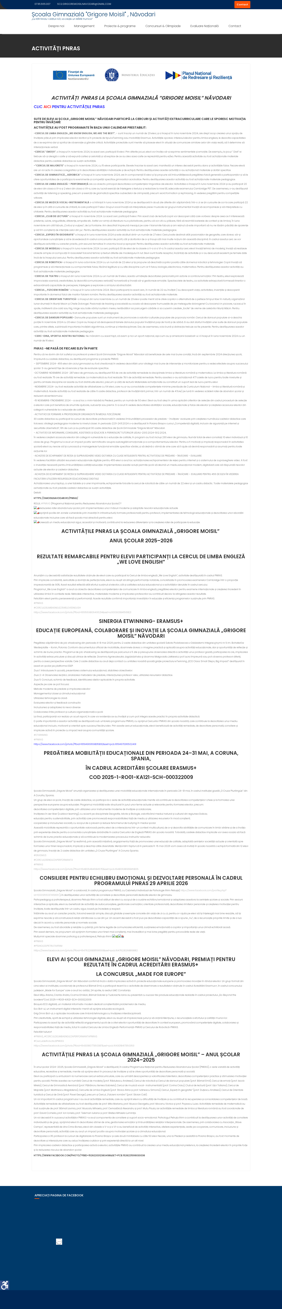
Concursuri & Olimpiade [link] (163, 26)
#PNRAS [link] (45, 503)
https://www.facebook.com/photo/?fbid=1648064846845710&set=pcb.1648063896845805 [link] (86, 869)
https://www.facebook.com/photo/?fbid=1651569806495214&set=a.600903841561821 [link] (82, 612)
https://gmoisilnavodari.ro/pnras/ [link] (56, 498)
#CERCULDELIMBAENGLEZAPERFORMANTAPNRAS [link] (70, 1036)
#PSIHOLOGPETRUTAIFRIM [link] (48, 945)
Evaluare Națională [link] (204, 26)
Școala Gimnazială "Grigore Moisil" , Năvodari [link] (93, 14)
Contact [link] (242, 4)
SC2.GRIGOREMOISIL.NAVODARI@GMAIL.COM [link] (84, 4)
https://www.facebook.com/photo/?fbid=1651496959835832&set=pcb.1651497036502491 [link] (85, 744)
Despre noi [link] (56, 26)
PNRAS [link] (39, 348)
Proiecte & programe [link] (120, 26)
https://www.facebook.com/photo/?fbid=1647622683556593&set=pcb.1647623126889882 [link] (86, 950)
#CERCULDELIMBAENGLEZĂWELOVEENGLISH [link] (57, 607)
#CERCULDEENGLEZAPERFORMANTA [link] (53, 859)
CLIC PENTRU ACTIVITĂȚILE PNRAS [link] (69, 106)
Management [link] (84, 26)
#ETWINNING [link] (41, 735)
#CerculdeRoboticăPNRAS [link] (49, 1041)
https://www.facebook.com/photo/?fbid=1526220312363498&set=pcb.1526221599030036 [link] (89, 1155)
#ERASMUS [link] (40, 855)
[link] (4, 1285)
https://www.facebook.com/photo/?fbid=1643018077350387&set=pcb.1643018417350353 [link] (84, 1045)
